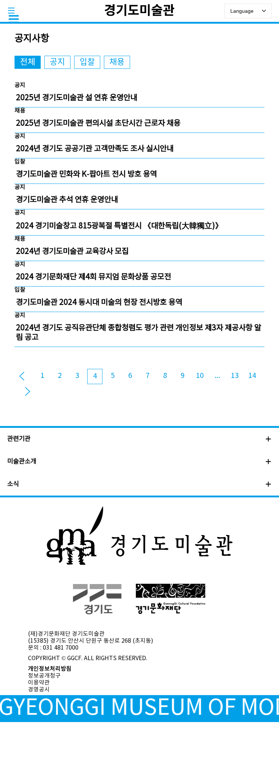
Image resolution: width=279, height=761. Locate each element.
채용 (117, 62)
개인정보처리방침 (50, 669)
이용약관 (39, 682)
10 (200, 376)
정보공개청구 (44, 676)
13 (235, 376)
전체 (27, 62)
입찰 (87, 62)
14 (252, 376)
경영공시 (39, 689)
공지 (57, 62)
